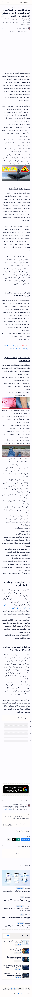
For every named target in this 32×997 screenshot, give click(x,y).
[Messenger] (17, 989)
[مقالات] (19, 831)
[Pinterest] (8, 989)
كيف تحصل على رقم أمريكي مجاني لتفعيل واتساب (16, 891)
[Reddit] (5, 989)
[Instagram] (14, 989)
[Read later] (5, 28)
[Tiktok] (11, 989)
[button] (29, 2)
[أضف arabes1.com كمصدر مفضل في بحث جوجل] (16, 789)
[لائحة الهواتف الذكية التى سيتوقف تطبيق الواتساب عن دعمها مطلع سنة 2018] (16, 823)
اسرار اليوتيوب (20, 906)
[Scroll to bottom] (3, 989)
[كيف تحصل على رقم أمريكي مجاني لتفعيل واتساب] (16, 878)
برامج (22, 897)
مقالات (21, 914)
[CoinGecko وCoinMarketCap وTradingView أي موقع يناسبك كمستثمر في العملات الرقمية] (16, 816)
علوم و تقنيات (24, 2)
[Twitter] (26, 989)
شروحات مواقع (20, 888)
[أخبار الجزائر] (26, 831)
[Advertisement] (16, 52)
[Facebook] (29, 989)
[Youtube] (20, 989)
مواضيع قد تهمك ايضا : (23, 718)
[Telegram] (23, 989)
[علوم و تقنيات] (21, 28)
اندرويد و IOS (20, 923)
